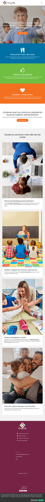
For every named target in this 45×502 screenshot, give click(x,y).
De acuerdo (41, 500)
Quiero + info (22, 33)
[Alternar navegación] (41, 3)
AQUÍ (2, 497)
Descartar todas (34, 500)
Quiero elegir (3, 500)
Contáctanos (22, 120)
